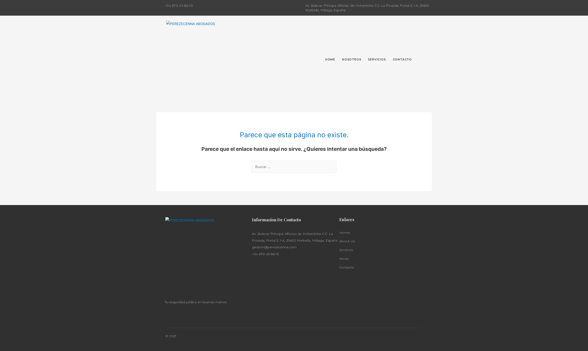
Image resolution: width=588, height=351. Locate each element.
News (344, 259)
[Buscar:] (294, 167)
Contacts (346, 267)
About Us (347, 241)
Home (344, 233)
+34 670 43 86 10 (179, 5)
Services (346, 250)
